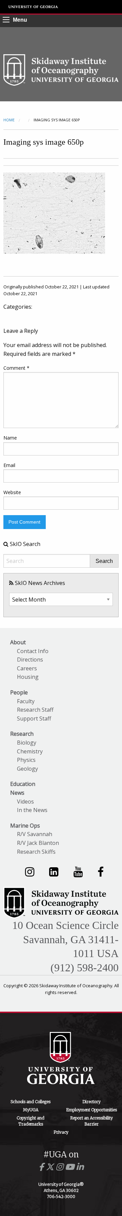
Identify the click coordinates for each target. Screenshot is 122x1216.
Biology (26, 742)
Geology (27, 768)
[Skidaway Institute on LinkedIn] (53, 871)
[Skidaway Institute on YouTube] (78, 871)
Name (10, 437)
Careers (27, 668)
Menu (20, 20)
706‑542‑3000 (61, 1196)
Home (9, 119)
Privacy (61, 1132)
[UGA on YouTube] (70, 1167)
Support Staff (34, 718)
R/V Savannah (34, 834)
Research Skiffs (36, 851)
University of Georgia (33, 6)
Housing (28, 677)
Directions (30, 659)
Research (22, 733)
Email (9, 465)
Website (12, 492)
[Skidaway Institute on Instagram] (29, 871)
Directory (91, 1101)
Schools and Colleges (30, 1101)
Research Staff (35, 709)
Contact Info (32, 651)
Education (22, 784)
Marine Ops (25, 825)
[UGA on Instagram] (60, 1167)
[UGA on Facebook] (42, 1167)
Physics (26, 760)
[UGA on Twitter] (51, 1167)
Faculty (26, 701)
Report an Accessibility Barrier (91, 1121)
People (19, 692)
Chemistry (30, 751)
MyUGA (30, 1109)
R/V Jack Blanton (38, 843)
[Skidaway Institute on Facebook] (101, 871)
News (17, 792)
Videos (25, 801)
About (18, 642)
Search (104, 561)
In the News (32, 810)
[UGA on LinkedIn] (79, 1167)
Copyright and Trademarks (30, 1121)
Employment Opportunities (91, 1109)
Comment (16, 368)
